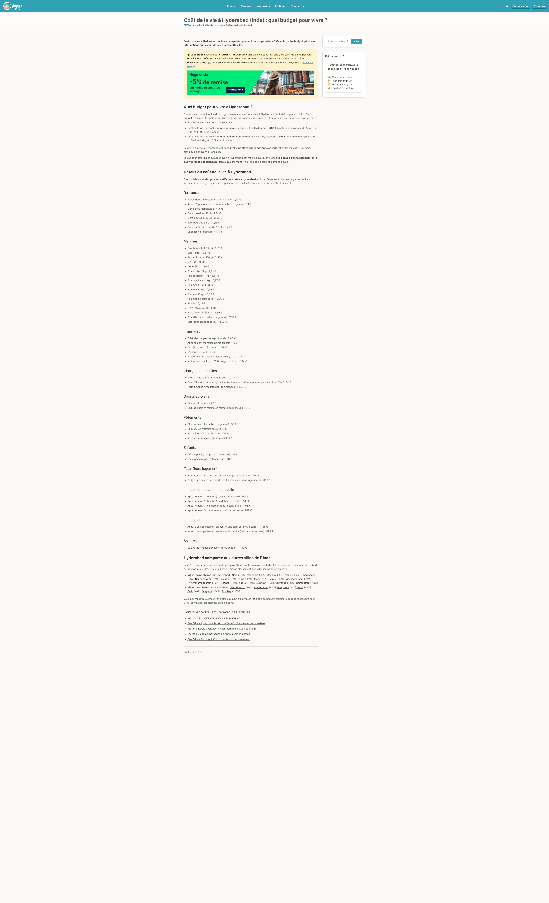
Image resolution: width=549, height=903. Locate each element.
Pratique (280, 6)
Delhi (190, 591)
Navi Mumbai (237, 587)
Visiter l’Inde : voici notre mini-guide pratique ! (213, 618)
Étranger (246, 6)
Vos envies (263, 6)
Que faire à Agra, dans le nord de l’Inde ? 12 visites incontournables (226, 623)
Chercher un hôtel (341, 77)
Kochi (256, 579)
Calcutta (224, 579)
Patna (240, 579)
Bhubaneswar (203, 579)
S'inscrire (539, 6)
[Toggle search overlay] (507, 6)
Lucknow (260, 582)
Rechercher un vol (341, 80)
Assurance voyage (341, 84)
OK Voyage (189, 25)
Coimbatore (303, 582)
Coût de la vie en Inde (213, 25)
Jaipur (272, 579)
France (231, 6)
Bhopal (225, 582)
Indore (242, 582)
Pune (300, 587)
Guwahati (280, 582)
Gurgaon (207, 591)
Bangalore (283, 587)
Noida (235, 575)
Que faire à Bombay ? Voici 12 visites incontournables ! (218, 639)
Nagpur (289, 575)
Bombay (226, 591)
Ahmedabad (261, 587)
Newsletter (297, 6)
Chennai (271, 575)
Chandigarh (308, 575)
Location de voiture (342, 88)
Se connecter (521, 6)
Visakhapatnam (294, 579)
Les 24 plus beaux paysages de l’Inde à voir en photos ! (219, 634)
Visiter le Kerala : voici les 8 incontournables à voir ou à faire (221, 628)
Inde (199, 25)
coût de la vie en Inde (244, 598)
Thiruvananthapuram (199, 582)
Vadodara (252, 575)
